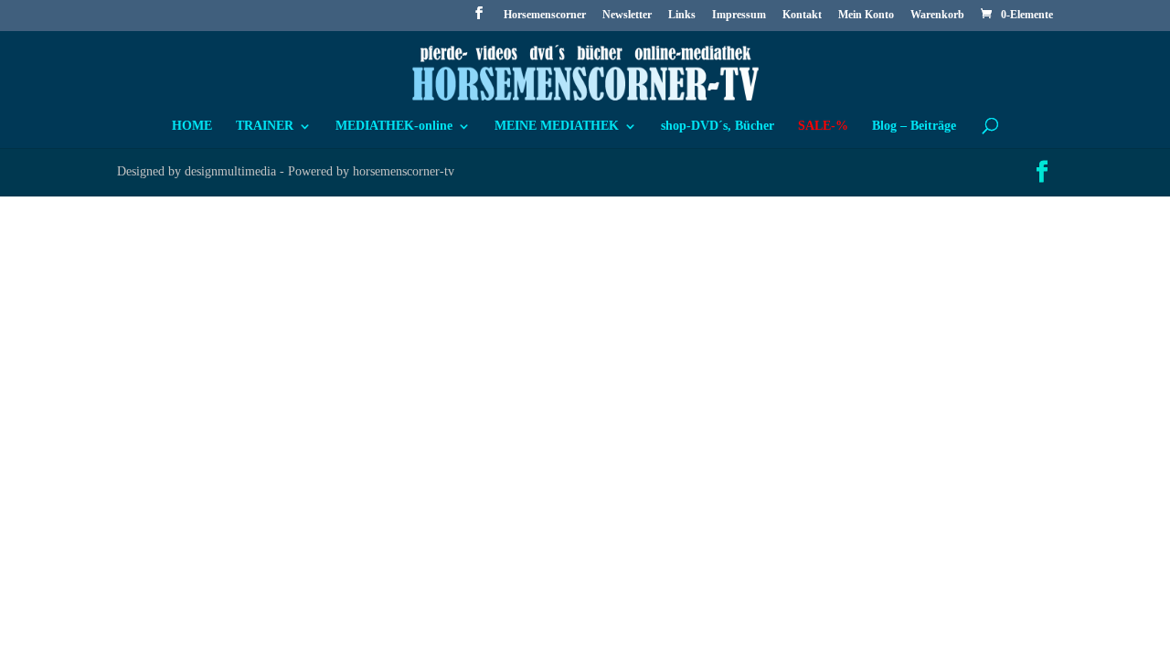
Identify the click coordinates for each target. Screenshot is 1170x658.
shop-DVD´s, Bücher (717, 126)
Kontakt (802, 15)
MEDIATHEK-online (393, 126)
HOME (192, 126)
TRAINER (264, 126)
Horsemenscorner (545, 15)
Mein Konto (866, 15)
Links (682, 15)
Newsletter (627, 15)
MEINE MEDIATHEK (557, 126)
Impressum (739, 15)
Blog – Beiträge (914, 126)
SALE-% (823, 126)
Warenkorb (937, 15)
